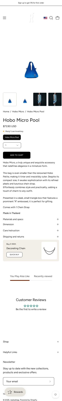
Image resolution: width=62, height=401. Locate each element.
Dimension (8, 224)
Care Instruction (11, 230)
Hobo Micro (18, 111)
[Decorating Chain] (49, 250)
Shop (6, 341)
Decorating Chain (15, 248)
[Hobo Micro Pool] (10, 99)
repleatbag (14, 400)
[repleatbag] (31, 18)
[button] (51, 18)
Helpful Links (10, 352)
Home (6, 111)
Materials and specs (13, 219)
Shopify (33, 400)
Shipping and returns (13, 236)
